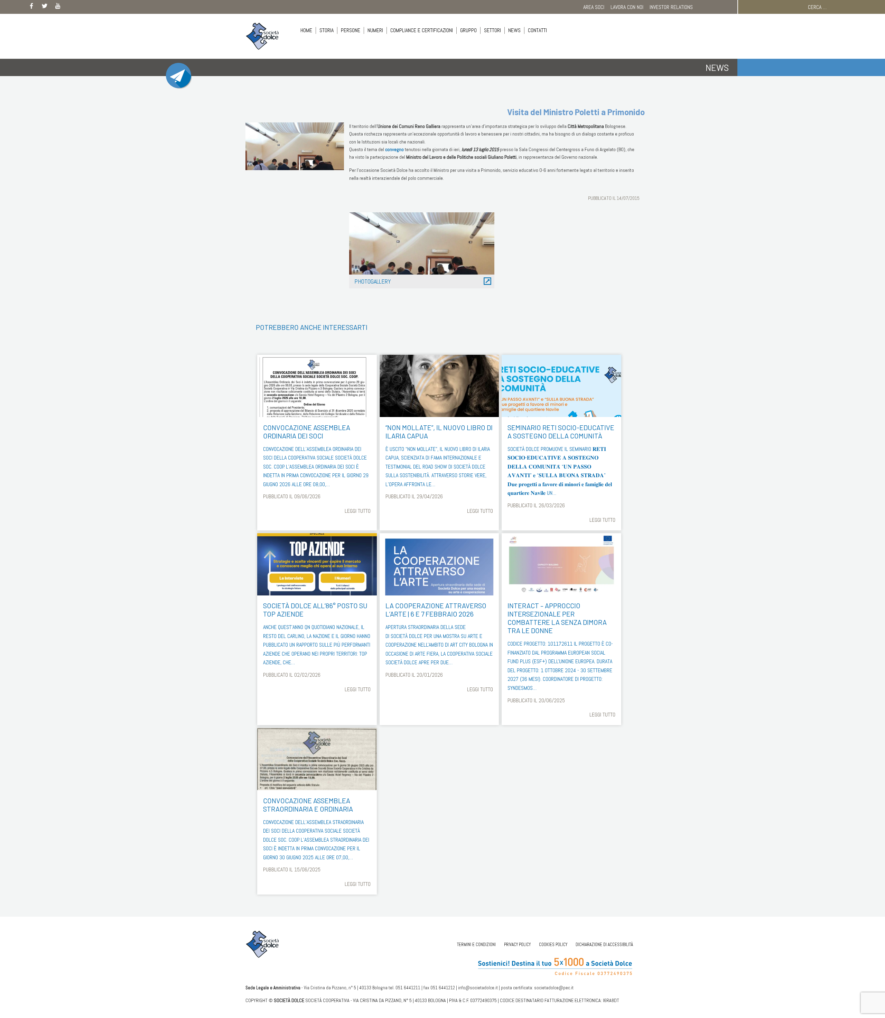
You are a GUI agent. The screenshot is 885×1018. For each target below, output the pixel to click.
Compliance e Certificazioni (421, 30)
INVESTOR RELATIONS (671, 7)
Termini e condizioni (476, 944)
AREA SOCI (593, 7)
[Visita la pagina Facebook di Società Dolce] (31, 7)
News (514, 30)
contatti (537, 30)
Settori (492, 30)
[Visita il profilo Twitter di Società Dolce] (44, 7)
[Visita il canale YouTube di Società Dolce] (57, 7)
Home (306, 30)
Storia (326, 30)
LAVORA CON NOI (627, 7)
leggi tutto (358, 511)
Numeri (375, 30)
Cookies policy (553, 944)
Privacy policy (517, 944)
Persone (350, 30)
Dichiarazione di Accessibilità (604, 944)
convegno (394, 149)
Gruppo (468, 30)
